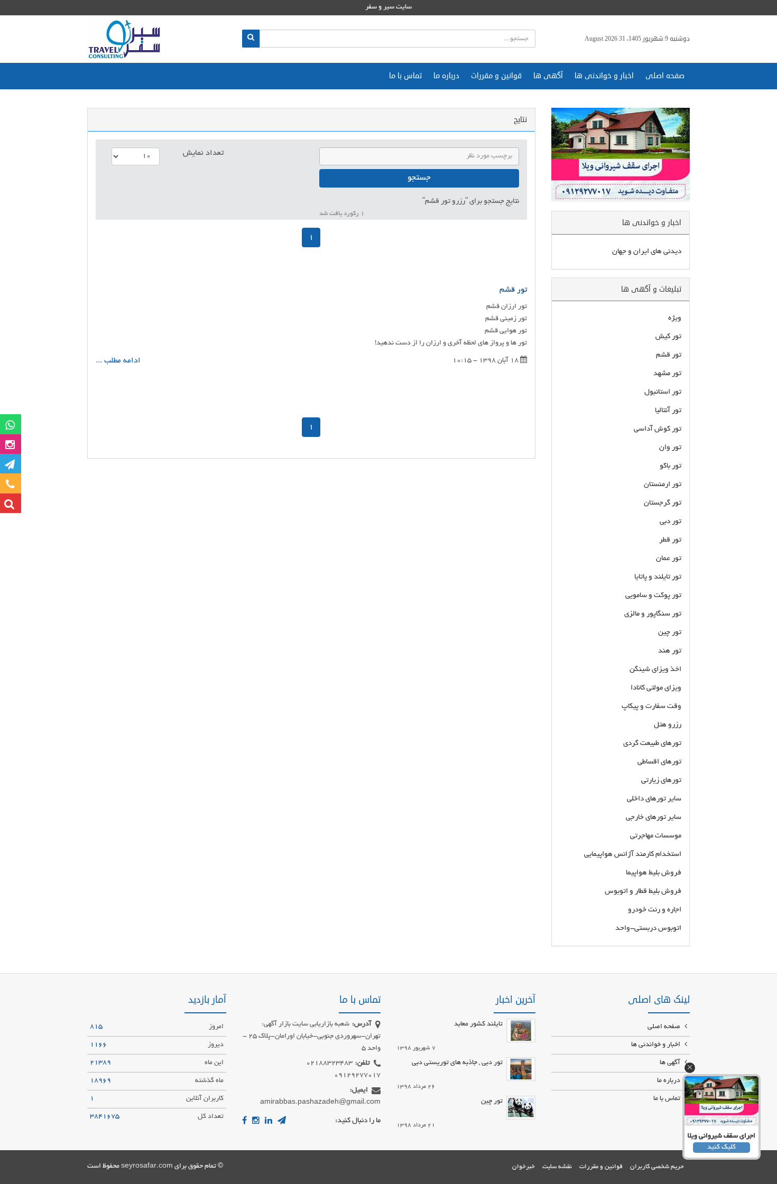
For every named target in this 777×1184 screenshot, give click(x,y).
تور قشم (513, 290)
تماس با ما (405, 76)
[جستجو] (251, 39)
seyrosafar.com (147, 1166)
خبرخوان (523, 1166)
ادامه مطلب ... (118, 361)
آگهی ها (548, 76)
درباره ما (446, 76)
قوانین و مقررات (496, 76)
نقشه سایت (557, 1166)
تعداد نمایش (203, 153)
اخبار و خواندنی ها (604, 76)
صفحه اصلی (664, 76)
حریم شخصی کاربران (657, 1166)
